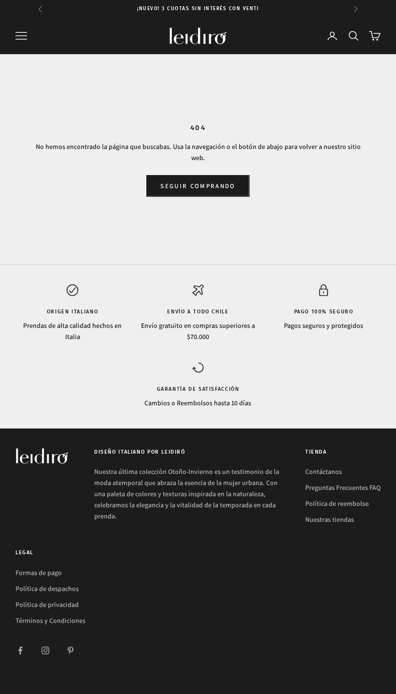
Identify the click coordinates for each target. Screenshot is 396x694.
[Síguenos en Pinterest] (70, 650)
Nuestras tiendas (329, 519)
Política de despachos (47, 588)
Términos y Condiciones (50, 620)
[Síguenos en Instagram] (45, 650)
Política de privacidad (47, 604)
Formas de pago (38, 572)
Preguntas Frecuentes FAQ (343, 487)
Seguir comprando (197, 186)
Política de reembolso (337, 503)
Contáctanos (323, 471)
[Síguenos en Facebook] (20, 650)
